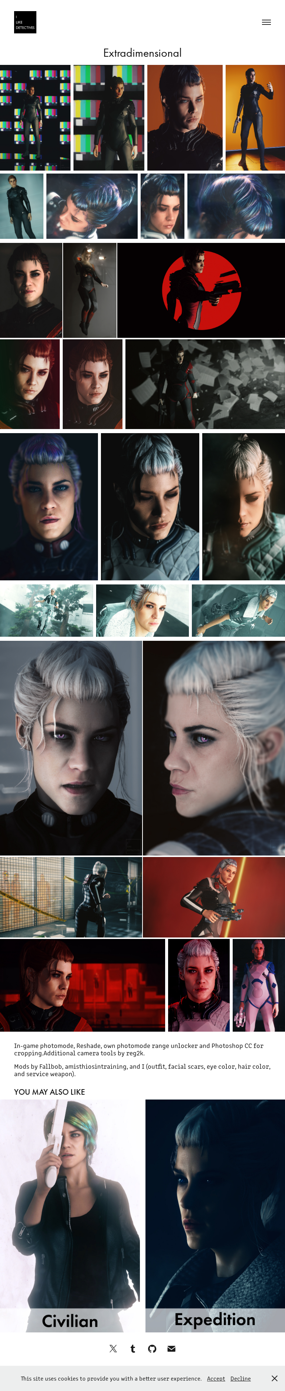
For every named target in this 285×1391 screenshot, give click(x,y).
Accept (216, 1378)
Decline (240, 1378)
